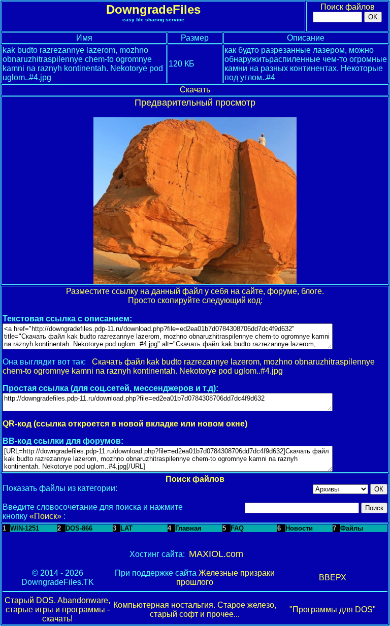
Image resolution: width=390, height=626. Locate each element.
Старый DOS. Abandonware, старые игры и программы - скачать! (57, 609)
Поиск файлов (347, 7)
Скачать (195, 89)
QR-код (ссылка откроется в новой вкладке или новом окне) (125, 423)
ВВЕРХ (332, 577)
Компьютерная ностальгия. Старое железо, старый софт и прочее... (194, 609)
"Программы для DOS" (332, 609)
